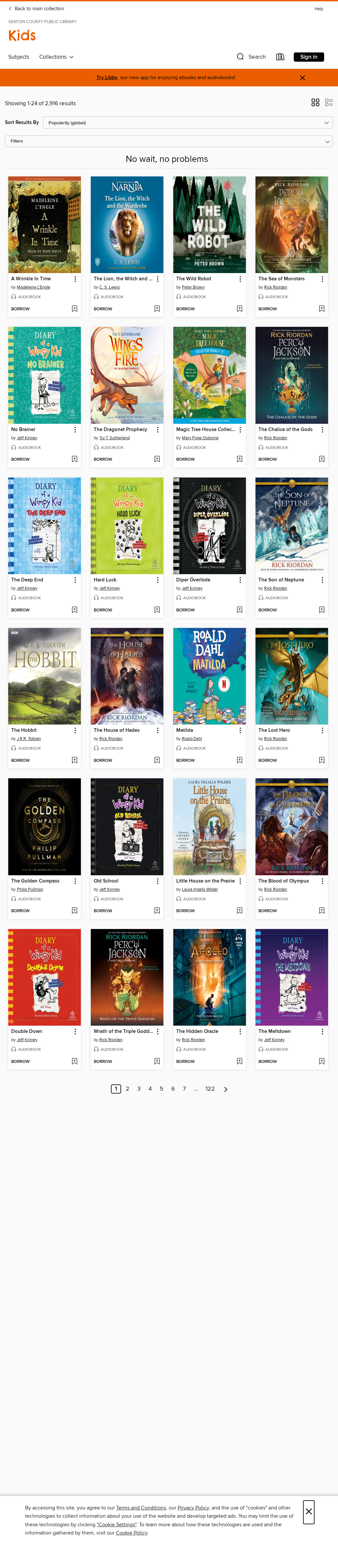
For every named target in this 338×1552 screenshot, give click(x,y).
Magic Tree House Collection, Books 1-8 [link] (206, 430)
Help (319, 9)
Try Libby (107, 77)
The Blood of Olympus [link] (283, 881)
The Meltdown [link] (274, 1032)
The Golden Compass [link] (35, 881)
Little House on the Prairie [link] (205, 881)
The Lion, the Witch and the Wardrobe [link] (124, 279)
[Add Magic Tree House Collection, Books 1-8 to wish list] (239, 459)
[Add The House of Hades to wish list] (157, 761)
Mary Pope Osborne (200, 438)
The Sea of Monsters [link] (281, 279)
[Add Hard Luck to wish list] (157, 610)
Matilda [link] (184, 730)
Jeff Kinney (27, 438)
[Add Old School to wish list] (157, 911)
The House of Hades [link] (117, 730)
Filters (17, 141)
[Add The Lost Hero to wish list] (322, 761)
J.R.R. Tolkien (29, 738)
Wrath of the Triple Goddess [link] (124, 1032)
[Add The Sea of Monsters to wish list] (322, 309)
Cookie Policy (131, 1533)
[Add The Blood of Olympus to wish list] (322, 911)
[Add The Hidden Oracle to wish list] (239, 1062)
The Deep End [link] (27, 580)
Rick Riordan (275, 287)
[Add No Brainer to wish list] (74, 459)
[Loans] (280, 58)
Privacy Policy (193, 1508)
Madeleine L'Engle (33, 287)
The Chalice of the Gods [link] (285, 430)
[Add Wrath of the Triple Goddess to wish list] (157, 1062)
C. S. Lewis (109, 287)
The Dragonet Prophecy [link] (120, 430)
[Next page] (226, 1089)
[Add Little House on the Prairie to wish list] (239, 911)
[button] (250, 58)
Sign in (309, 57)
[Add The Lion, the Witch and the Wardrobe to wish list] (157, 309)
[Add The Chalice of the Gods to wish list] (322, 459)
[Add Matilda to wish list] (239, 761)
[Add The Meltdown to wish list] (322, 1062)
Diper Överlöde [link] (193, 580)
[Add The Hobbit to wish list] (74, 761)
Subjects (18, 57)
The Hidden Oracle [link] (197, 1032)
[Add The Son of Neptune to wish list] (322, 610)
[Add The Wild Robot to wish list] (239, 309)
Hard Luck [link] (105, 580)
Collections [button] (54, 57)
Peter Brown (193, 287)
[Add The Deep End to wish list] (74, 610)
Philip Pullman (30, 889)
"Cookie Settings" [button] (116, 1524)
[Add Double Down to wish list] (74, 1062)
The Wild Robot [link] (193, 279)
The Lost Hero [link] (274, 730)
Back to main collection (39, 9)
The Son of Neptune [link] (281, 580)
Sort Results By (22, 122)
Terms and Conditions (141, 1508)
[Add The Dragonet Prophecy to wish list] (157, 459)
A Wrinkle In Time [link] (31, 279)
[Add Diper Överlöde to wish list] (239, 610)
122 (210, 1089)
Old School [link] (106, 881)
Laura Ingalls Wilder (200, 889)
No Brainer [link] (23, 430)
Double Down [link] (26, 1032)
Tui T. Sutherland (114, 438)
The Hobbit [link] (24, 730)
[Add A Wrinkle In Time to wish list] (74, 309)
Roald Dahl (192, 738)
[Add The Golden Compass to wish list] (74, 911)
